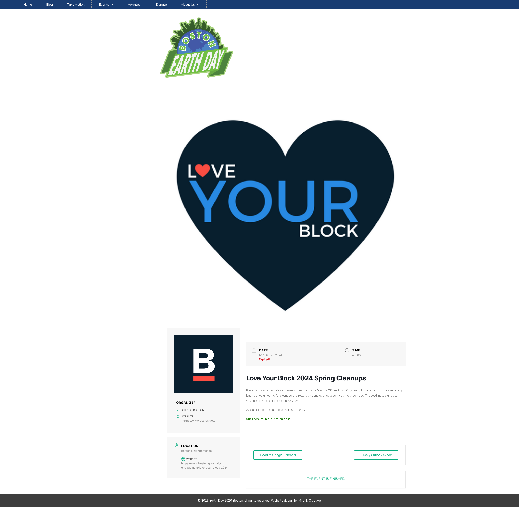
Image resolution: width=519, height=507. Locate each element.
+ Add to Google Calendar (277, 455)
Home (27, 4)
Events (104, 4)
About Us (188, 4)
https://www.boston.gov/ (198, 420)
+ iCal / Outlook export (376, 455)
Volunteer (135, 4)
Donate (161, 4)
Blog (49, 4)
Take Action (76, 4)
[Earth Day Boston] (196, 47)
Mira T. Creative (309, 500)
